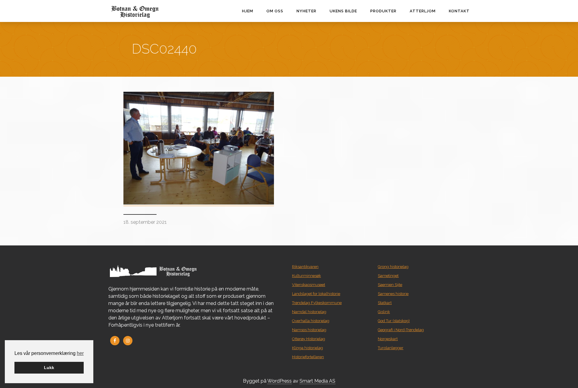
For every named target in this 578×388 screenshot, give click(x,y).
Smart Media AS (317, 381)
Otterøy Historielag (308, 339)
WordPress (279, 381)
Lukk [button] (49, 367)
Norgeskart (388, 339)
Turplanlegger (390, 348)
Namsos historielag (309, 330)
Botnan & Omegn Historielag (147, 12)
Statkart (385, 302)
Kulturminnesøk (306, 275)
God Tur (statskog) (394, 321)
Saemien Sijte (390, 284)
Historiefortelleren (308, 357)
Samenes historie (393, 293)
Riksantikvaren (305, 266)
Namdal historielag (309, 311)
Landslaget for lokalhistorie (316, 293)
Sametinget (388, 275)
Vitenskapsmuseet (308, 284)
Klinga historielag (307, 348)
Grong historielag (393, 266)
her (80, 353)
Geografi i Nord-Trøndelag (401, 330)
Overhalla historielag (310, 321)
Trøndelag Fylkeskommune (317, 302)
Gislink (384, 311)
